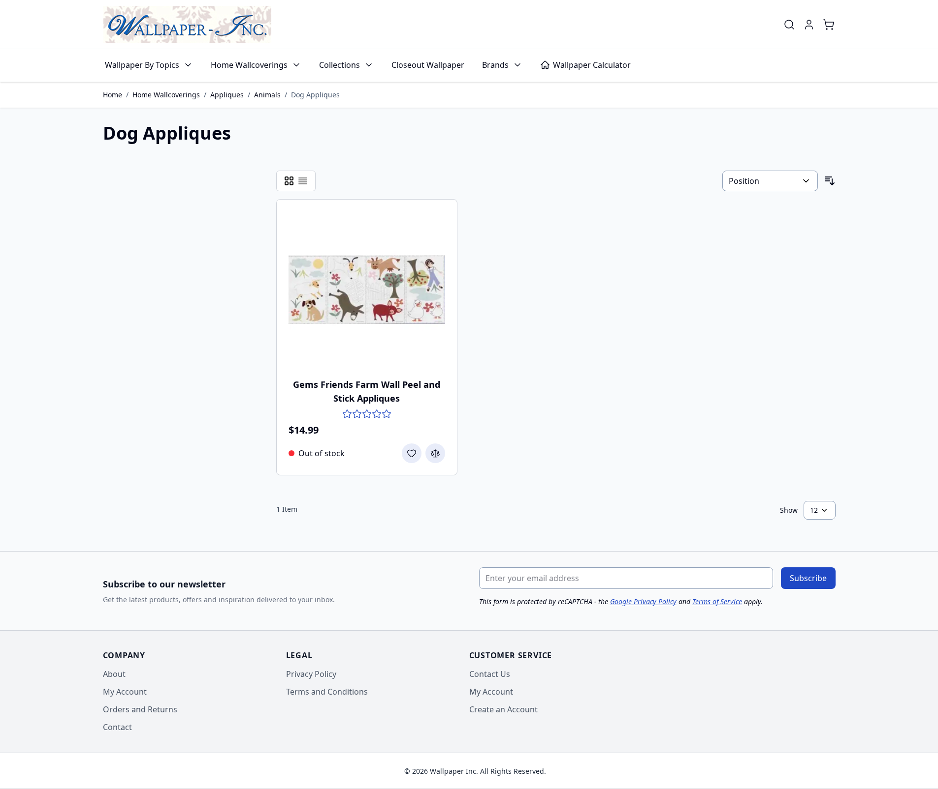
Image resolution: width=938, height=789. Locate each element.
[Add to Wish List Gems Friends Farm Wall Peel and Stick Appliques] (411, 453)
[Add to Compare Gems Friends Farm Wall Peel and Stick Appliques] (435, 453)
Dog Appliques (315, 94)
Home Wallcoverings (249, 64)
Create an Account (503, 709)
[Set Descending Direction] (830, 181)
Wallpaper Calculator (592, 64)
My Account (125, 691)
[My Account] (809, 24)
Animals (267, 94)
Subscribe (808, 578)
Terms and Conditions (327, 691)
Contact (117, 727)
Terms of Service (717, 601)
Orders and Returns (140, 709)
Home (112, 94)
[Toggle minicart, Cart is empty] (829, 24)
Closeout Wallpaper (427, 64)
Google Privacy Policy (643, 601)
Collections (339, 64)
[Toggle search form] (789, 24)
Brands (495, 64)
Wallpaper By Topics (142, 64)
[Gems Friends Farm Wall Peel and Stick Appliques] (367, 289)
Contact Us (489, 674)
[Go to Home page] (187, 24)
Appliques (227, 94)
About (114, 674)
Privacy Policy (311, 674)
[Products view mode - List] (303, 181)
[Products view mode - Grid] (289, 181)
